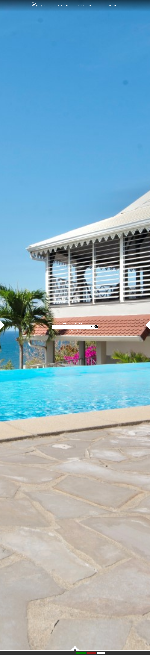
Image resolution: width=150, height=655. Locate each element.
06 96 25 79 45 (112, 5)
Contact (89, 5)
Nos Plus (81, 5)
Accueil (60, 5)
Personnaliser (101, 653)
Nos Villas (69, 5)
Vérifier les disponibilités (75, 323)
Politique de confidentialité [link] (112, 653)
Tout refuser (91, 653)
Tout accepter (81, 653)
